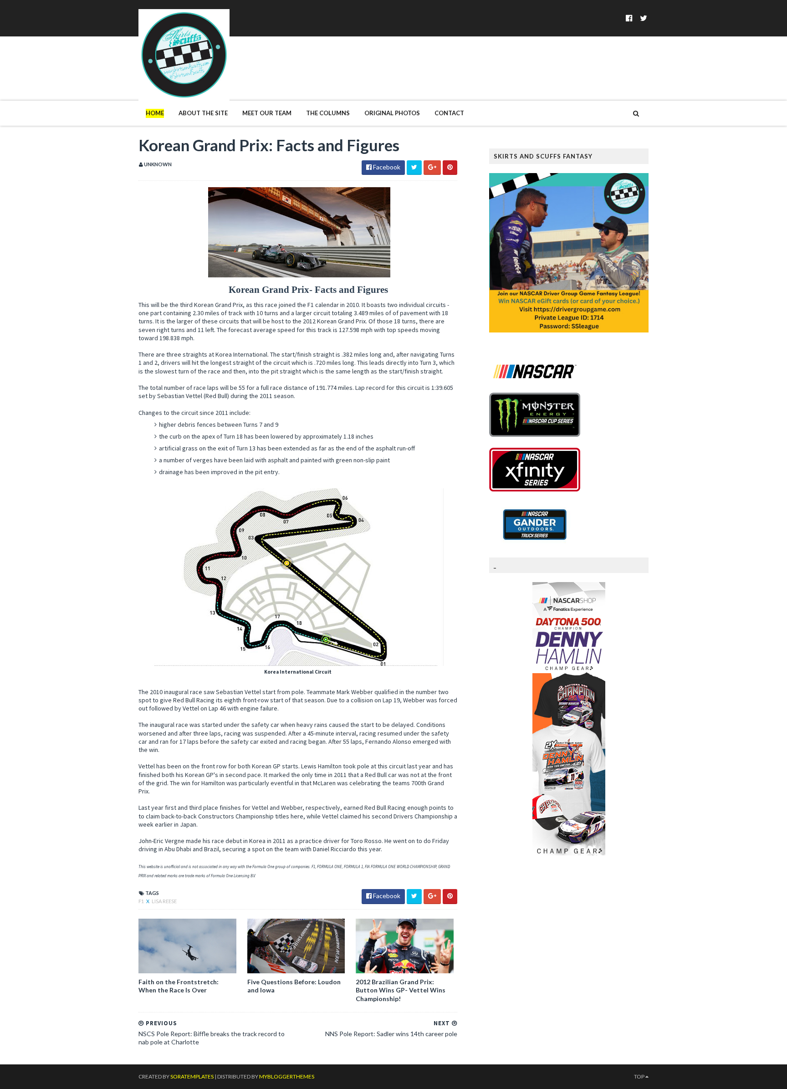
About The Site (203, 113)
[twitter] (644, 18)
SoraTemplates (192, 1076)
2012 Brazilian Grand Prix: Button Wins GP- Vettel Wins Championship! (400, 990)
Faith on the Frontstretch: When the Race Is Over (178, 986)
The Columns (328, 113)
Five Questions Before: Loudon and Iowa (294, 986)
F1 (141, 901)
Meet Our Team (266, 113)
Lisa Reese (164, 901)
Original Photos (392, 113)
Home (155, 113)
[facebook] (629, 18)
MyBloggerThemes (286, 1076)
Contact (449, 113)
